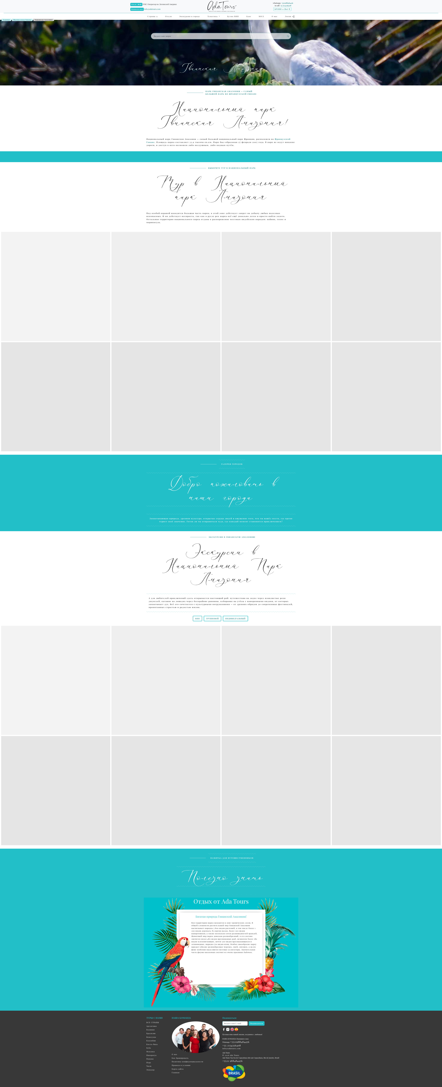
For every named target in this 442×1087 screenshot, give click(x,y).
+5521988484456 (287, 3)
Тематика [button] (213, 16)
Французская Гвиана (22, 20)
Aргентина (151, 1026)
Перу (148, 1062)
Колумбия (151, 1040)
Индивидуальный (235, 618)
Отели (134, 4)
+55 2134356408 (285, 5)
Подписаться (256, 1023)
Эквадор (150, 1070)
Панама (150, 1059)
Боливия (150, 1030)
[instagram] (228, 1029)
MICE (261, 16)
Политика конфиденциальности (187, 1061)
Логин (288, 16)
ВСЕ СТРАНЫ (152, 1022)
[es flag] (236, 1029)
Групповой (212, 618)
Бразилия (151, 1033)
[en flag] (232, 1029)
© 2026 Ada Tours (230, 1055)
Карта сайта (178, 1069)
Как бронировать (180, 1058)
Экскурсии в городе (189, 16)
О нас (274, 16)
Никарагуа (151, 1055)
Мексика (150, 1051)
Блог (248, 16)
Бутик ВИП (233, 16)
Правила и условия (181, 1065)
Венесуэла (151, 1037)
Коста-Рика (152, 1044)
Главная (6, 20)
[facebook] (224, 1029)
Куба (148, 1048)
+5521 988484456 (232, 1060)
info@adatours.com (152, 9)
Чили (148, 1066)
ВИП (197, 618)
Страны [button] (151, 16)
